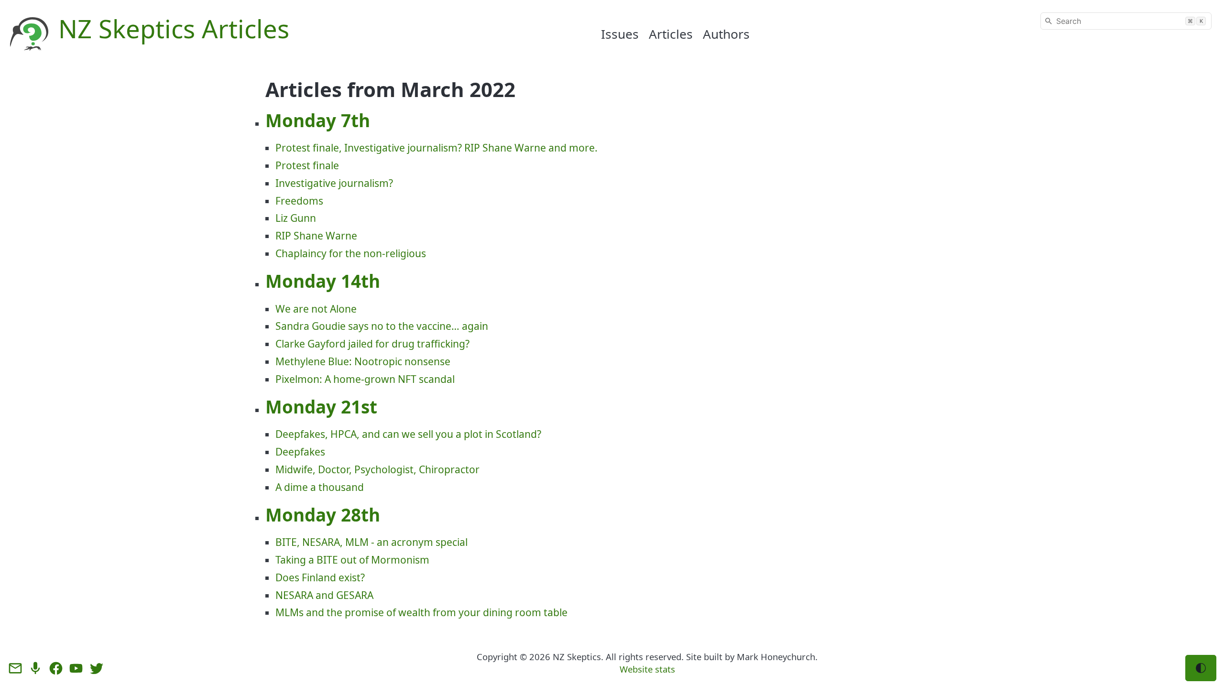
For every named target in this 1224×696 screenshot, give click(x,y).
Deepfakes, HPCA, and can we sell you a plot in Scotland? (408, 434)
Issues (620, 34)
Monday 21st (321, 407)
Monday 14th (322, 281)
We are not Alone (316, 308)
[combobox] (1126, 21)
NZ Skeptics (577, 657)
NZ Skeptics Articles (173, 28)
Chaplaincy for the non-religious (350, 253)
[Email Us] (15, 668)
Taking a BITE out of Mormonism (352, 559)
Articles (671, 34)
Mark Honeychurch (776, 657)
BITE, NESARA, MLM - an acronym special (371, 542)
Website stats (647, 669)
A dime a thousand (319, 487)
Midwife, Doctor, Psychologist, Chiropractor (377, 469)
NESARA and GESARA (324, 595)
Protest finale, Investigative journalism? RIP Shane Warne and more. (436, 147)
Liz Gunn (295, 218)
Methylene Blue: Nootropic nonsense (362, 361)
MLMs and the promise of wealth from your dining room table (421, 612)
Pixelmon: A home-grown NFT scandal (365, 379)
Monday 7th (317, 120)
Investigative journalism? (334, 183)
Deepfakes (300, 451)
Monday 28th (322, 515)
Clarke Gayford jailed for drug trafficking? (372, 343)
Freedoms (299, 200)
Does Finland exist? (320, 577)
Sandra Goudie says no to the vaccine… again (381, 326)
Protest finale (307, 165)
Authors (726, 34)
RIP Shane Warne (316, 235)
